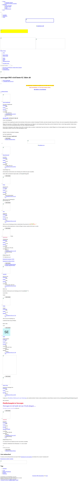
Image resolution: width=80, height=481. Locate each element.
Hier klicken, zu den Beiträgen (40, 89)
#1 (5, 116)
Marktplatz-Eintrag (6, 61)
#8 (5, 353)
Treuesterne (34, 475)
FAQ (4, 60)
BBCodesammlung (40, 475)
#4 (5, 222)
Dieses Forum (5, 55)
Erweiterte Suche (6, 63)
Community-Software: (9, 479)
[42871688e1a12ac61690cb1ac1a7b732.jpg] (10, 374)
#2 (5, 167)
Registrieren (5, 16)
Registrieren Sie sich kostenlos (26, 456)
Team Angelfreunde (6, 80)
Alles (4, 52)
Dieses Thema (5, 54)
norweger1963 (5, 118)
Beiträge (4, 109)
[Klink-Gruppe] (41, 143)
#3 (5, 197)
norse (47, 475)
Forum (4, 59)
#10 (6, 437)
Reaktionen (5, 105)
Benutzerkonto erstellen (4, 458)
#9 (5, 395)
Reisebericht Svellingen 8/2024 (8, 261)
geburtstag (5, 468)
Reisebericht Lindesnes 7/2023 (8, 259)
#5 (5, 253)
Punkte (4, 107)
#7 (5, 316)
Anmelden (5, 14)
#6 (5, 286)
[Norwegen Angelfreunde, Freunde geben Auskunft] (32, 48)
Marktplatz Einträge (6, 429)
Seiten (4, 58)
